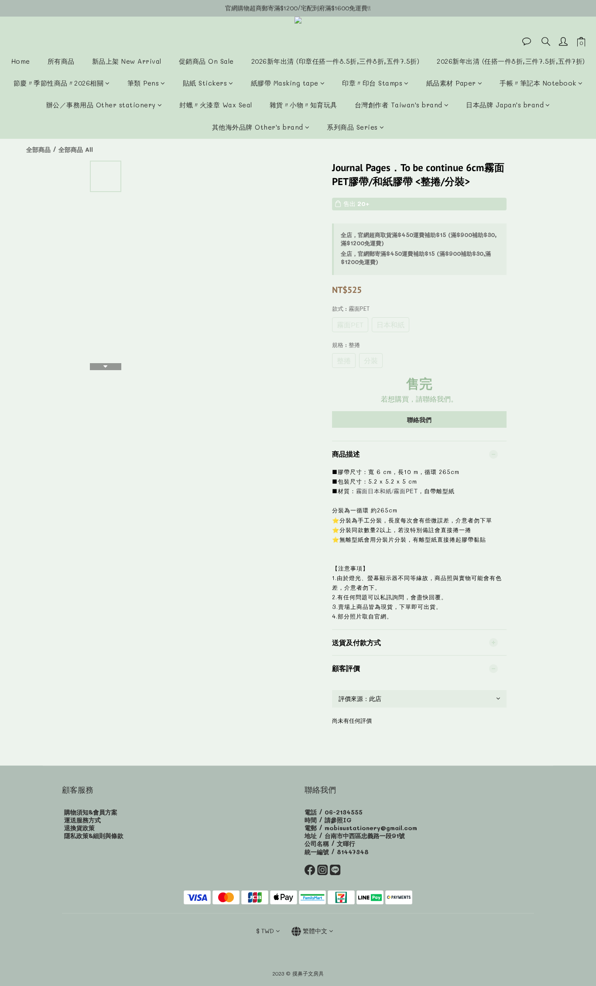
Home (20, 61)
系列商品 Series (352, 127)
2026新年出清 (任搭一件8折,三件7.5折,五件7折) (511, 61)
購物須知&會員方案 (90, 812)
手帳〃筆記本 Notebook (538, 83)
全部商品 (38, 149)
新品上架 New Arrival (126, 61)
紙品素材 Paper (451, 83)
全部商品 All (75, 149)
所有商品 (61, 61)
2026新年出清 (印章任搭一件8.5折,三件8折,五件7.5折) (335, 61)
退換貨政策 (79, 828)
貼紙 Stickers (205, 83)
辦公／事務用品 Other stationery (101, 104)
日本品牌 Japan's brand (505, 104)
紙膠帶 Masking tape (285, 83)
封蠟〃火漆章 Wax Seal (215, 104)
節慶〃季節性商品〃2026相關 (59, 83)
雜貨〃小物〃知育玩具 (303, 104)
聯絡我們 (419, 420)
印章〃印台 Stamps (372, 83)
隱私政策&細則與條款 (93, 835)
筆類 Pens (143, 83)
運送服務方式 (82, 820)
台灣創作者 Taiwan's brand (398, 104)
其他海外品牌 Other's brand (257, 127)
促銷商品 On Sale (206, 61)
